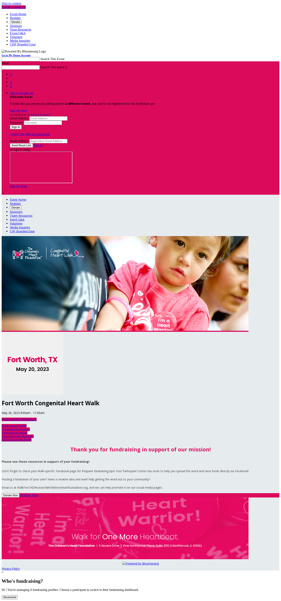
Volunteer (16, 37)
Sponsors (16, 26)
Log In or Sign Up (14, 7)
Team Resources (20, 29)
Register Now (29, 495)
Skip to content (11, 3)
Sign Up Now (18, 110)
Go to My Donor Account (16, 55)
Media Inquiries (20, 40)
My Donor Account (38, 114)
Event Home (18, 14)
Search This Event (52, 59)
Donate (16, 21)
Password (16, 123)
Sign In (38, 145)
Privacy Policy (11, 569)
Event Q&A (18, 33)
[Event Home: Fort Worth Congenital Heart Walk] (32, 393)
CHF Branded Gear (23, 44)
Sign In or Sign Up (21, 93)
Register (15, 18)
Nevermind (9, 597)
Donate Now (10, 495)
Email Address (19, 118)
